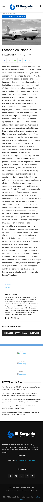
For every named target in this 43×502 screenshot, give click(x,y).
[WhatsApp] (14, 60)
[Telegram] (24, 60)
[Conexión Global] (21, 7)
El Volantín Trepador (14, 16)
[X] (9, 60)
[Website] (15, 317)
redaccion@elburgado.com (25, 461)
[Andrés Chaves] (8, 287)
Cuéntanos (21, 455)
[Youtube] (32, 476)
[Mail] (12, 317)
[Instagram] (8, 317)
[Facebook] (4, 60)
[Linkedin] (19, 60)
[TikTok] (27, 476)
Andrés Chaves (11, 55)
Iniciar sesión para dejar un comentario (21, 333)
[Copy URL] (30, 60)
